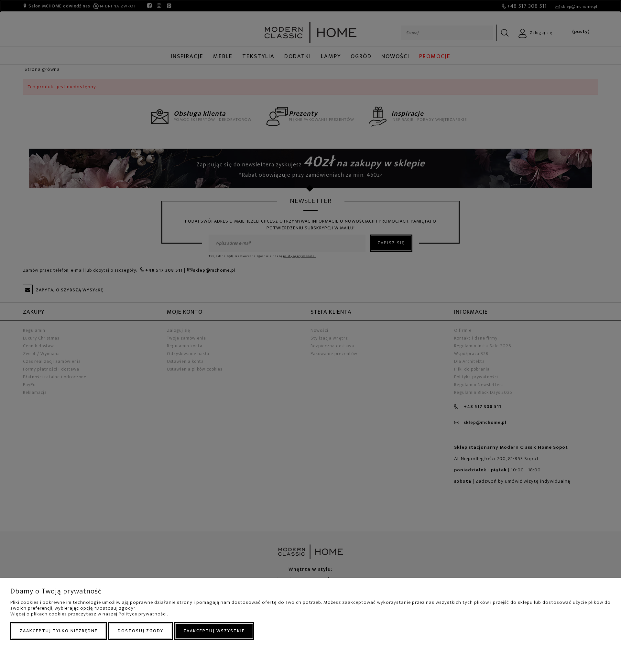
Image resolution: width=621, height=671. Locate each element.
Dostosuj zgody (140, 630)
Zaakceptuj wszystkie (214, 630)
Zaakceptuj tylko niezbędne (59, 630)
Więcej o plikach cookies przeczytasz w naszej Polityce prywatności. (89, 614)
